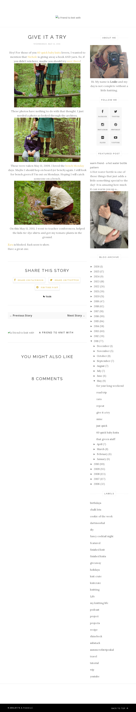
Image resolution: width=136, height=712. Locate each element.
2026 (97, 266)
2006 (97, 483)
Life (92, 596)
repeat (100, 405)
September (104, 361)
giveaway (95, 563)
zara (99, 399)
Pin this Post (49, 287)
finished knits (98, 556)
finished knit (97, 549)
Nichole (32, 56)
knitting (95, 589)
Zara (10, 244)
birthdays (95, 503)
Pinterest (115, 130)
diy (92, 529)
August (101, 366)
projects (95, 623)
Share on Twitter (67, 280)
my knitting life (99, 603)
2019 (97, 301)
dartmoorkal (97, 523)
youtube (95, 676)
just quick (101, 425)
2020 (97, 296)
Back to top (118, 708)
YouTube (115, 143)
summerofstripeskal (102, 649)
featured (95, 543)
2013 (97, 331)
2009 (97, 469)
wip (92, 669)
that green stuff (105, 439)
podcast (94, 609)
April (100, 444)
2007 (97, 479)
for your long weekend (110, 385)
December (103, 346)
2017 (97, 311)
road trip (101, 392)
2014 (97, 326)
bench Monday (74, 165)
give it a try (103, 412)
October (102, 356)
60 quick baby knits (48, 52)
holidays (95, 569)
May (99, 380)
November (103, 351)
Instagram (102, 130)
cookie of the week (101, 516)
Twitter (115, 116)
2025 (97, 271)
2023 (97, 281)
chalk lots (95, 509)
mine (99, 419)
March (101, 449)
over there (73, 61)
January (102, 459)
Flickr (102, 143)
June (100, 375)
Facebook (102, 116)
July (99, 370)
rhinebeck (96, 636)
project (94, 616)
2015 (97, 321)
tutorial (94, 663)
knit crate (96, 576)
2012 (97, 336)
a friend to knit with (56, 332)
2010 (97, 464)
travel (93, 656)
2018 (97, 306)
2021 (97, 291)
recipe (94, 629)
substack (95, 643)
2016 (97, 316)
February (102, 454)
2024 (97, 276)
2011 (96, 341)
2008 (97, 474)
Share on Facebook (31, 280)
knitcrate (95, 583)
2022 (97, 286)
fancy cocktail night (101, 536)
